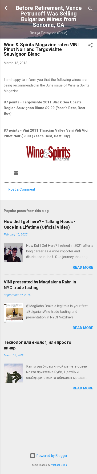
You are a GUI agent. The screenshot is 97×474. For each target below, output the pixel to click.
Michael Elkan (59, 464)
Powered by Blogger (51, 456)
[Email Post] (16, 175)
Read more (83, 267)
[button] (90, 46)
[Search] (90, 9)
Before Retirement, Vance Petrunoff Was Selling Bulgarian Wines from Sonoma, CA (49, 16)
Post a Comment (21, 189)
